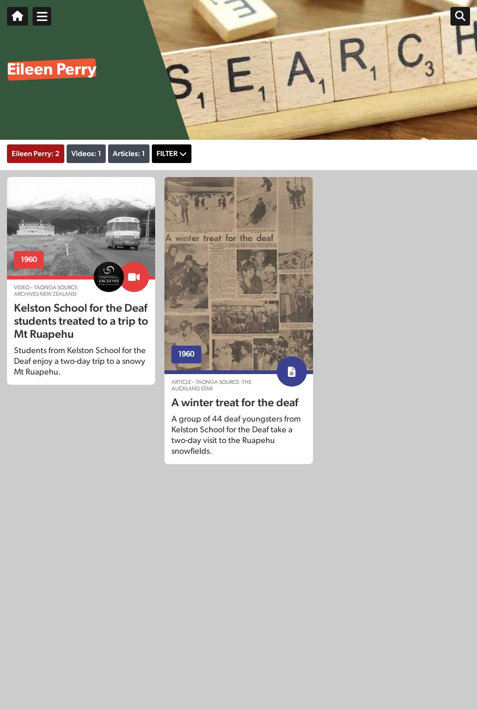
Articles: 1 (129, 153)
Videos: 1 (86, 153)
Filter (167, 153)
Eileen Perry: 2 (36, 153)
